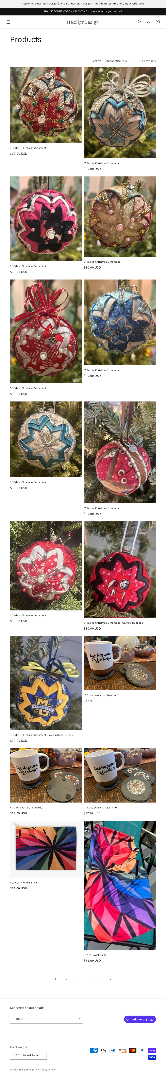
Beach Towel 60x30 (95, 955)
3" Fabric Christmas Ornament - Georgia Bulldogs (113, 622)
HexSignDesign (26, 1069)
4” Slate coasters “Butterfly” (26, 807)
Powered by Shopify (45, 1069)
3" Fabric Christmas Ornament (28, 148)
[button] (8, 21)
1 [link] (55, 979)
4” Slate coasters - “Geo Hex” (101, 695)
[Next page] (110, 979)
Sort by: (96, 61)
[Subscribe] (78, 1019)
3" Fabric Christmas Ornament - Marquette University (41, 735)
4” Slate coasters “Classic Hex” (102, 807)
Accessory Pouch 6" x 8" (24, 882)
